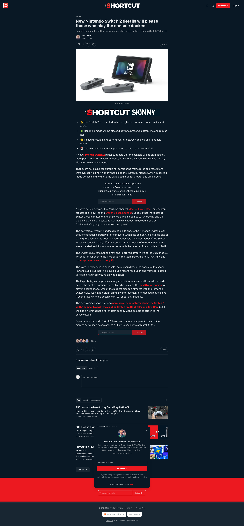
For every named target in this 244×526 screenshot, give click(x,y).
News (78, 16)
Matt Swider (92, 416)
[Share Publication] (212, 5)
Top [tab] (78, 400)
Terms (127, 508)
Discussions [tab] (95, 400)
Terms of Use (134, 474)
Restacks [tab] (92, 368)
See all (81, 469)
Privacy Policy (141, 477)
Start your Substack (115, 514)
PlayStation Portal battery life (97, 260)
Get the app (134, 514)
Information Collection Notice (121, 477)
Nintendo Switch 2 (94, 154)
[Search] (207, 5)
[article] (122, 413)
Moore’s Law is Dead (140, 209)
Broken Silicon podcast (118, 212)
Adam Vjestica (88, 36)
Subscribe (223, 5)
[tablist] (87, 368)
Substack (109, 520)
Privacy (120, 508)
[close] (146, 430)
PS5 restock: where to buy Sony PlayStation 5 (102, 407)
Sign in (236, 5)
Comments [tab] (81, 368)
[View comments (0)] (87, 44)
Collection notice (138, 508)
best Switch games (151, 285)
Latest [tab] (85, 400)
